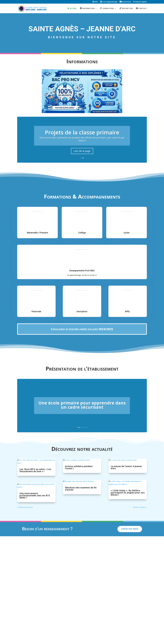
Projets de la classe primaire (82, 132)
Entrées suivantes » (140, 507)
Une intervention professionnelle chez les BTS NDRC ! (34, 495)
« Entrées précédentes (25, 507)
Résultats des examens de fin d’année (81, 488)
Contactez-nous (129, 529)
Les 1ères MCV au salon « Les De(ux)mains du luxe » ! (35, 470)
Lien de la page (82, 151)
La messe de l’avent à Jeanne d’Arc (126, 467)
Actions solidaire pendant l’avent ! (79, 467)
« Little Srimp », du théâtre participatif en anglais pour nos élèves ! (128, 492)
